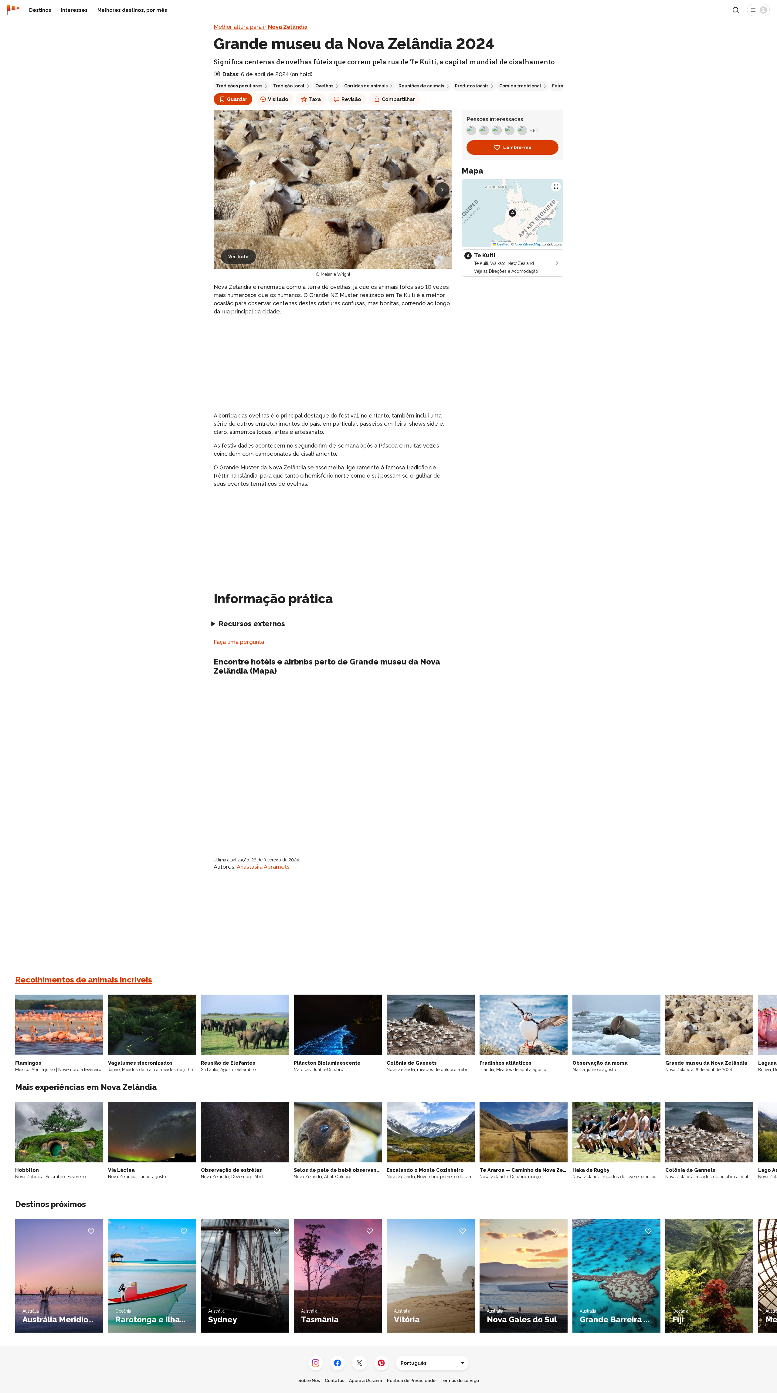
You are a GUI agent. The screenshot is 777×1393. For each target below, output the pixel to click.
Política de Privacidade (411, 1380)
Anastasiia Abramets (263, 867)
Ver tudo (238, 256)
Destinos (40, 10)
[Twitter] (359, 1363)
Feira (557, 85)
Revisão (351, 99)
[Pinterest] (381, 1363)
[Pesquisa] (735, 10)
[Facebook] (337, 1363)
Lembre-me (517, 147)
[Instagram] (315, 1363)
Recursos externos (252, 623)
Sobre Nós (309, 1380)
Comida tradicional (520, 85)
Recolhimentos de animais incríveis (83, 979)
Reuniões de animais (421, 85)
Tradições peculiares (239, 85)
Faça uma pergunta (239, 642)
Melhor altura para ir (260, 27)
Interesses (74, 10)
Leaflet (502, 244)
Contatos (334, 1380)
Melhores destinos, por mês (132, 10)
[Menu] (758, 10)
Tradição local (288, 85)
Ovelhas (324, 85)
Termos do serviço (459, 1380)
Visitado (278, 99)
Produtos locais (471, 85)
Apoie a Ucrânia (365, 1380)
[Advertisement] (333, 363)
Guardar (237, 99)
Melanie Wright (335, 274)
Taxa (315, 99)
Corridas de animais (366, 85)
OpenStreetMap (528, 244)
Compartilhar (398, 99)
